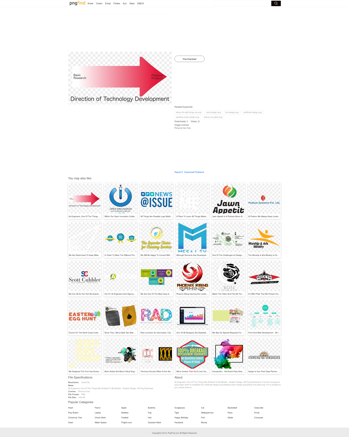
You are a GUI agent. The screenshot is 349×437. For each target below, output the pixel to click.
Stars (132, 3)
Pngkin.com (126, 422)
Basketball (232, 407)
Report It (178, 172)
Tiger (176, 412)
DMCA (140, 3)
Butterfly (151, 407)
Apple (123, 407)
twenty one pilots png (213, 117)
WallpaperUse (207, 412)
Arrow (90, 3)
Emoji (108, 3)
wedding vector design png (187, 117)
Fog (149, 412)
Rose (230, 412)
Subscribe (258, 407)
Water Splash (101, 422)
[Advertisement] (120, 33)
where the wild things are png (188, 112)
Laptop (98, 412)
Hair (150, 417)
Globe (230, 417)
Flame (97, 407)
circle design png (213, 112)
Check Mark (100, 417)
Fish (203, 417)
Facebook (178, 422)
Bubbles (125, 412)
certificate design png (252, 112)
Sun (125, 3)
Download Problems (194, 172)
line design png (232, 112)
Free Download (189, 58)
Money (204, 422)
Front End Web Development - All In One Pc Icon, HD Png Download (277, 332)
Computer (258, 417)
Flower (116, 3)
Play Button (73, 412)
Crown (99, 3)
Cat (202, 407)
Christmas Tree (75, 417)
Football (124, 417)
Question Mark (154, 422)
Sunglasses (179, 407)
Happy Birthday (181, 417)
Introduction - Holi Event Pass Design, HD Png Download (236, 371)
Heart (70, 407)
